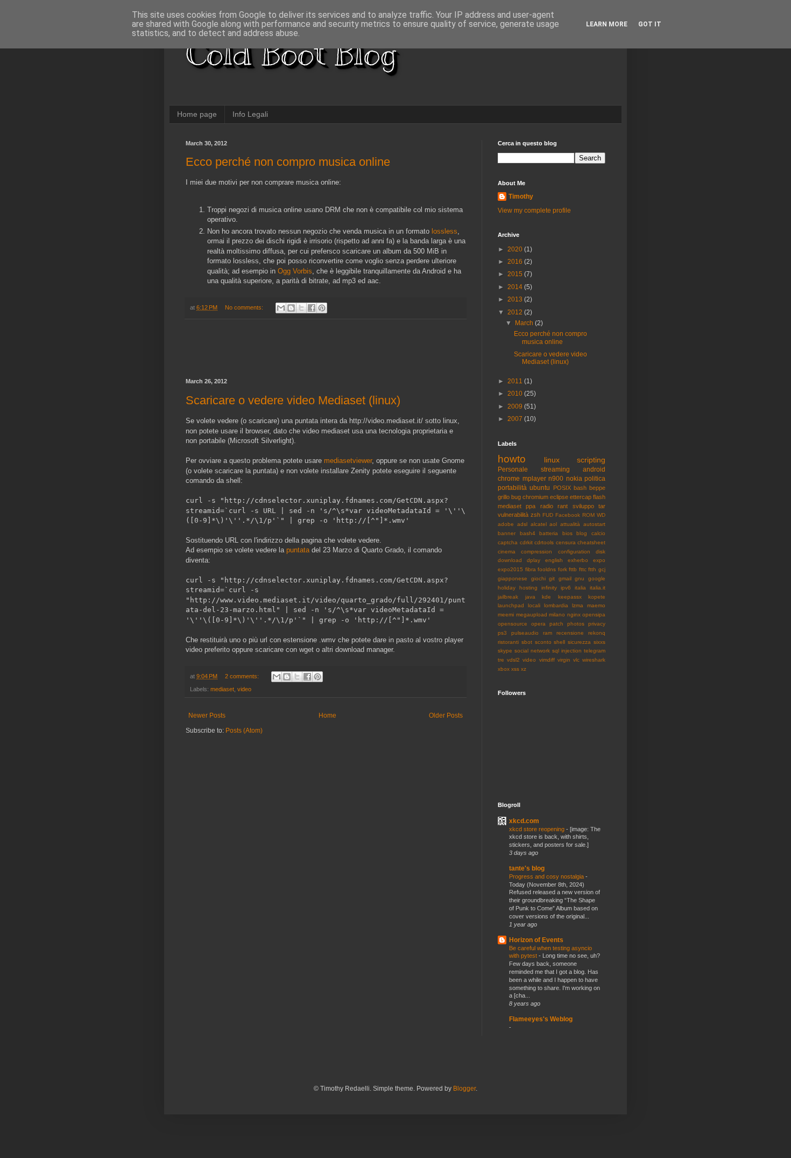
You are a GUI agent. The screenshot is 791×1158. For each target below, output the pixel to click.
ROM (588, 515)
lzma (577, 605)
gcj (601, 569)
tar (601, 506)
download (510, 560)
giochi (538, 578)
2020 (515, 249)
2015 (515, 274)
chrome (509, 478)
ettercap (580, 497)
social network (532, 651)
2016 (515, 261)
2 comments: (242, 676)
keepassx (570, 597)
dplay (533, 560)
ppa (530, 506)
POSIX (562, 488)
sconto (543, 642)
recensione (570, 633)
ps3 (502, 633)
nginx (574, 614)
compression (536, 552)
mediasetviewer (348, 461)
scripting (591, 459)
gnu (579, 578)
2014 (515, 287)
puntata (297, 550)
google (596, 578)
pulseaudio (525, 633)
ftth (592, 569)
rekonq (596, 633)
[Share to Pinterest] (321, 308)
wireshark (593, 660)
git (552, 578)
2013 (515, 299)
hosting (528, 588)
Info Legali (250, 114)
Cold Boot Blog (291, 54)
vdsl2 (513, 660)
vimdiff (547, 660)
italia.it (597, 588)
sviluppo (583, 506)
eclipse (559, 497)
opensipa (593, 614)
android (594, 469)
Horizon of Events (536, 940)
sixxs (599, 642)
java (530, 597)
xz (523, 669)
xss (515, 669)
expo (599, 560)
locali (534, 605)
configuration (574, 552)
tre (501, 660)
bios (567, 533)
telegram (594, 651)
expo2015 (510, 569)
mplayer (534, 478)
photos (575, 624)
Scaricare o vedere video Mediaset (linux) (293, 400)
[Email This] (281, 308)
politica (594, 478)
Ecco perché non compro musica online (288, 162)
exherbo (578, 560)
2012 (515, 312)
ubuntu (539, 488)
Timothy (520, 196)
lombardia (556, 605)
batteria (548, 533)
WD (601, 515)
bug (516, 497)
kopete (596, 597)
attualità (570, 524)
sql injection (567, 651)
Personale (513, 469)
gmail (565, 578)
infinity (549, 588)
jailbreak (508, 597)
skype (505, 651)
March (525, 323)
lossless (444, 231)
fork (562, 569)
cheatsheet (591, 542)
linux (552, 459)
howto (512, 459)
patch (556, 624)
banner (506, 533)
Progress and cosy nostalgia (547, 876)
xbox (504, 669)
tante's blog (527, 868)
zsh (535, 514)
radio (546, 506)
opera (538, 624)
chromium (535, 497)
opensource (512, 624)
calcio (598, 533)
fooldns (547, 569)
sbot (526, 642)
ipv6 (566, 588)
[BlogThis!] (291, 308)
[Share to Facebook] (311, 308)
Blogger (464, 1088)
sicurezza (579, 642)
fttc (583, 569)
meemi (506, 614)
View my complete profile (534, 210)
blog (581, 533)
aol (553, 524)
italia (580, 588)
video (244, 689)
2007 (515, 419)
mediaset (222, 689)
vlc (576, 660)
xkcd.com (524, 821)
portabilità (512, 488)
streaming (555, 469)
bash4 (527, 533)
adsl (522, 524)
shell (559, 642)
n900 (555, 478)
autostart (594, 524)
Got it (649, 24)
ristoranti (508, 642)
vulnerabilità (513, 514)
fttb (573, 569)
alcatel (539, 524)
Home (327, 715)
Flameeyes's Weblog (541, 1019)
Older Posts (446, 715)
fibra (530, 569)
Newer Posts (206, 715)
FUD (547, 515)
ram (547, 633)
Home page (197, 114)
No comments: (245, 307)
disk (600, 552)
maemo (596, 605)
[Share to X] (301, 308)
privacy (596, 624)
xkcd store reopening (537, 829)
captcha (508, 542)
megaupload (531, 614)
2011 (515, 381)
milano (557, 614)
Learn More (606, 24)
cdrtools (544, 542)
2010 (515, 393)
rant (562, 506)
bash (580, 488)
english (554, 560)
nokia (574, 478)
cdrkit (526, 542)
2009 (515, 406)
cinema (506, 552)
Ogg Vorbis (295, 271)
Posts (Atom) (244, 730)
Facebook (567, 515)
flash (599, 497)
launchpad (511, 605)
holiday (506, 588)
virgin (563, 660)
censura (566, 542)
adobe (506, 524)
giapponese (512, 578)
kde (546, 597)
